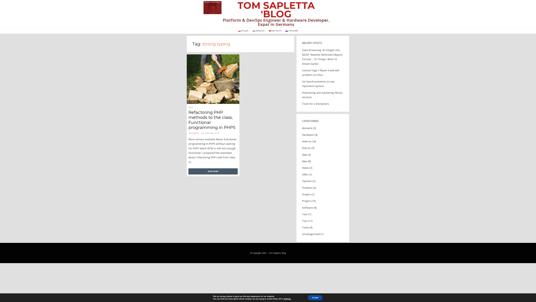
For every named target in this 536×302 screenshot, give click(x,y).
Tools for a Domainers (315, 103)
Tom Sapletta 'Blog (277, 253)
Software (307, 207)
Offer (305, 174)
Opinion (307, 181)
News (305, 167)
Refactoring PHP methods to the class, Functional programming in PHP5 (211, 120)
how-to (306, 148)
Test (305, 214)
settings (287, 299)
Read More (213, 171)
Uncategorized (311, 234)
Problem (307, 187)
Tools (305, 227)
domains (307, 128)
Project (306, 194)
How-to (306, 141)
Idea (190, 107)
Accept (315, 297)
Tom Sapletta (211, 133)
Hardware (308, 134)
